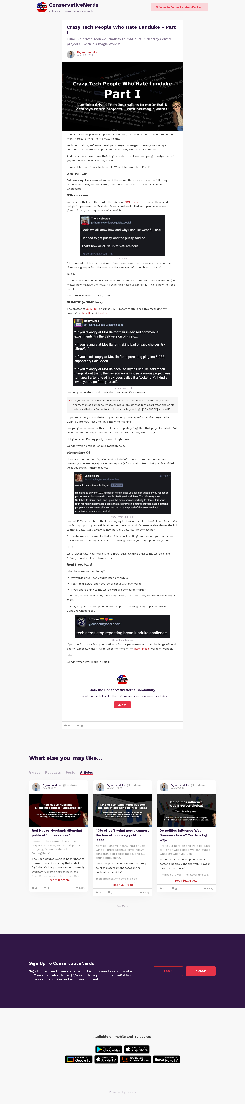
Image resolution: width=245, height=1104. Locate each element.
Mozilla (87, 313)
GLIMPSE (92, 308)
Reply (82, 887)
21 (176, 888)
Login (168, 971)
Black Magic (142, 648)
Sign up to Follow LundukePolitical (179, 7)
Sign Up (122, 704)
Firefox (102, 313)
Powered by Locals (122, 1092)
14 (48, 888)
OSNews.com (132, 202)
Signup (201, 971)
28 (81, 725)
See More (122, 906)
